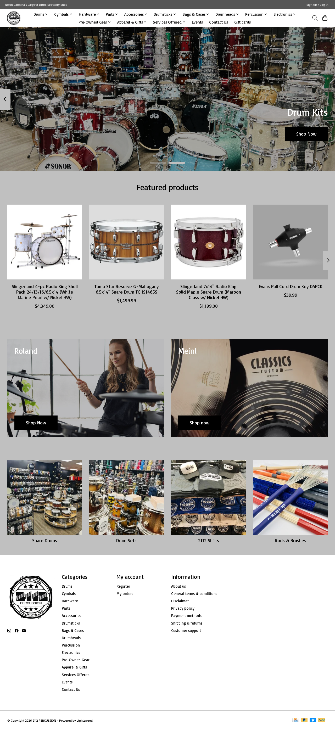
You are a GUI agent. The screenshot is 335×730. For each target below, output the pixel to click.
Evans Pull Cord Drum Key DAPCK (290, 286)
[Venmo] (313, 720)
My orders (124, 593)
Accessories (71, 615)
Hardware (70, 600)
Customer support (186, 630)
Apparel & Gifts (74, 667)
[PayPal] (321, 720)
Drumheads (71, 637)
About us (178, 586)
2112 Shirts (208, 540)
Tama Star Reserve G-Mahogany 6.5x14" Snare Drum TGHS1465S (126, 289)
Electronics (71, 652)
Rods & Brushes (290, 540)
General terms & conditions (194, 593)
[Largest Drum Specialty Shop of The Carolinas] (13, 18)
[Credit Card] (295, 720)
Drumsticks (71, 623)
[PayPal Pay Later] (304, 720)
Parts (66, 608)
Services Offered (76, 674)
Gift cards (242, 22)
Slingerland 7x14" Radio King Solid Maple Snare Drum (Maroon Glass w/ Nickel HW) (208, 291)
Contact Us (218, 22)
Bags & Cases (73, 630)
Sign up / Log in (317, 5)
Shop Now (306, 134)
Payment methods (186, 615)
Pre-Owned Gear (76, 659)
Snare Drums (44, 540)
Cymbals (69, 593)
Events (197, 22)
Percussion (71, 645)
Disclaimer (180, 600)
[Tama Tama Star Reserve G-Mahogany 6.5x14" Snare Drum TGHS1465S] (126, 242)
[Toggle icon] (315, 18)
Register (123, 586)
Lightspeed (85, 720)
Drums (67, 586)
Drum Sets (126, 540)
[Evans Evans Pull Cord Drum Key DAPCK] (290, 242)
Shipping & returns (186, 623)
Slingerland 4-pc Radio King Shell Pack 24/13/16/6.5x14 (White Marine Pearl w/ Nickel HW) (44, 291)
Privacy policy (182, 608)
